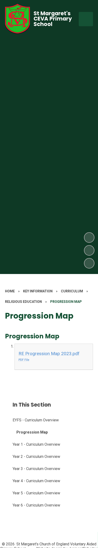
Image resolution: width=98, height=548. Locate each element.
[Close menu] (86, 19)
